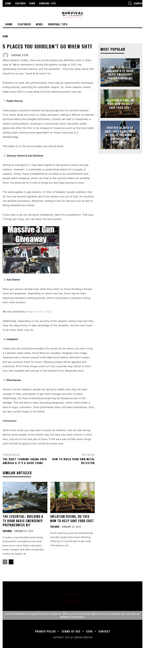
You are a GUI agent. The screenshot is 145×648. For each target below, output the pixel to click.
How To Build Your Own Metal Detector (73, 461)
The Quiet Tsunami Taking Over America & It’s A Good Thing (25, 461)
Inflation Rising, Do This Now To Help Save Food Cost (72, 518)
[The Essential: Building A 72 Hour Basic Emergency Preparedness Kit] (25, 497)
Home (5, 36)
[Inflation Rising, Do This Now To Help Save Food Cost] (72, 497)
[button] (135, 3)
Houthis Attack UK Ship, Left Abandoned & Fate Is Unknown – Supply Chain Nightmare (120, 134)
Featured (7, 531)
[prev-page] (5, 561)
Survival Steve (20, 55)
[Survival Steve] (6, 55)
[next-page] (11, 561)
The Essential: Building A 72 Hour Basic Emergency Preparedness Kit (23, 520)
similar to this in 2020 (38, 311)
